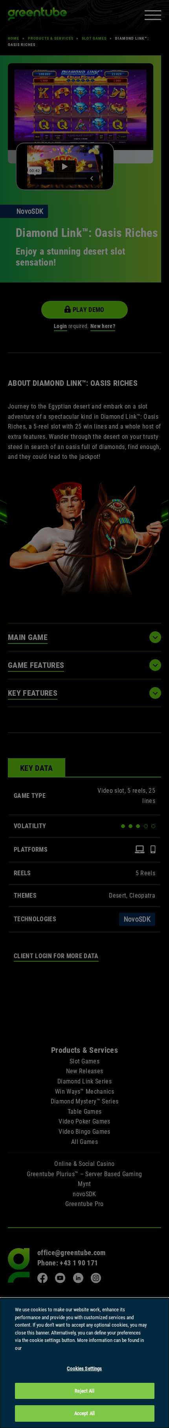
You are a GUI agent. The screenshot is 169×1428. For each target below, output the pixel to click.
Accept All (84, 1413)
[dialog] (84, 1363)
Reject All (84, 1391)
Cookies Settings (84, 1368)
